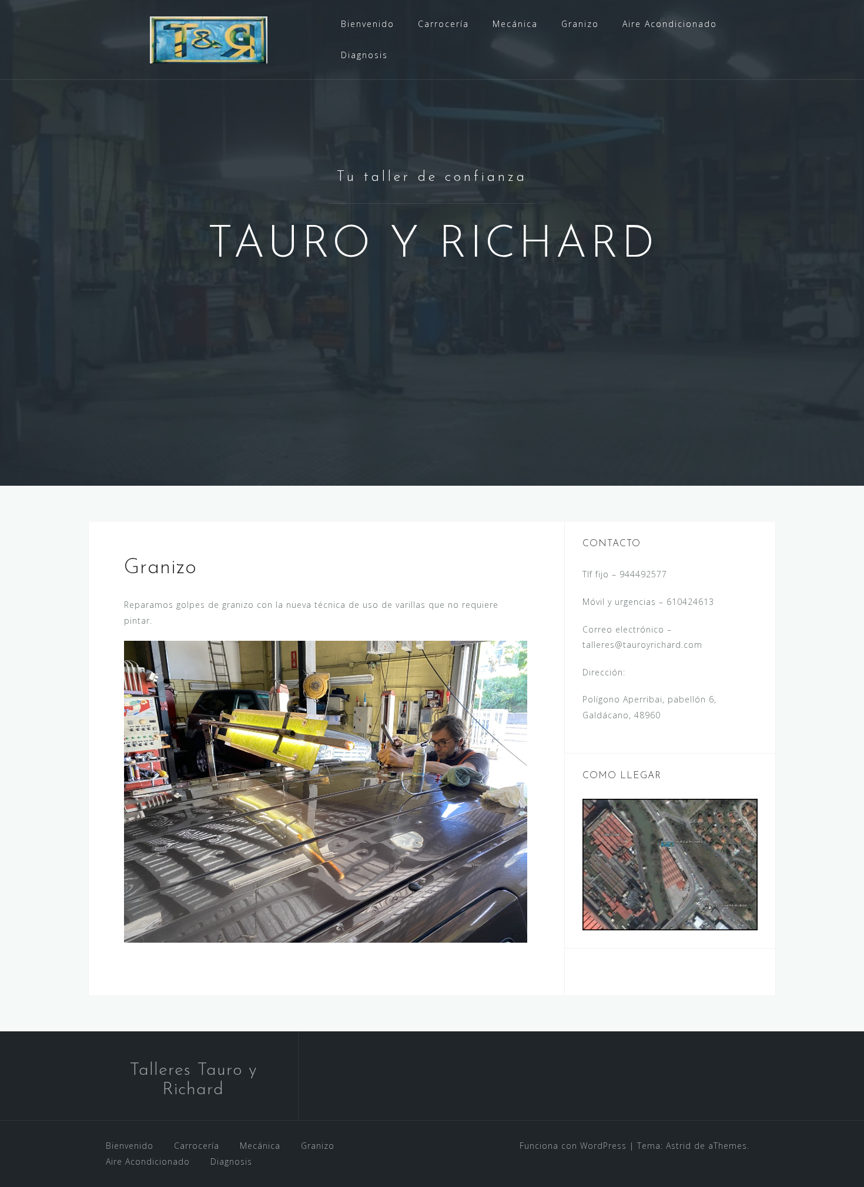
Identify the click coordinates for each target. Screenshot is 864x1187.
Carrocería (443, 23)
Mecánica (515, 23)
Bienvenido (367, 23)
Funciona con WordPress (573, 1145)
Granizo (580, 23)
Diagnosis (364, 54)
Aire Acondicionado (669, 23)
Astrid (678, 1145)
